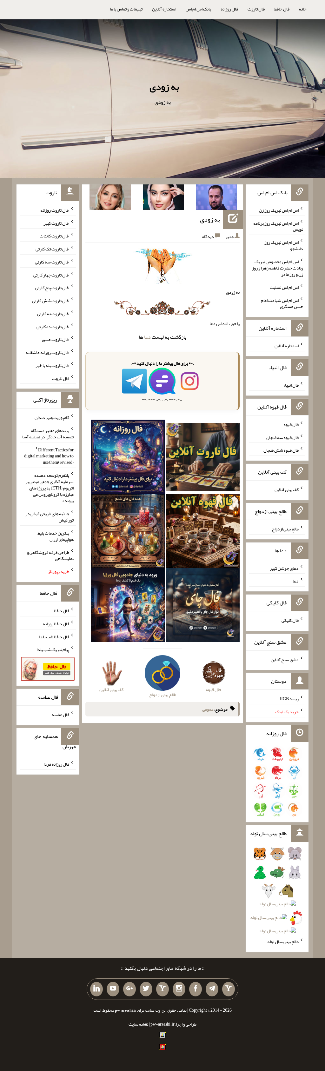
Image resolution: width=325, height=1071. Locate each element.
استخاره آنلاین (164, 8)
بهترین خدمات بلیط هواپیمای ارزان (55, 536)
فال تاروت (256, 8)
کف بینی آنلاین (287, 489)
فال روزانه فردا (56, 764)
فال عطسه (60, 714)
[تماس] (162, 989)
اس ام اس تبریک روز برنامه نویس (278, 226)
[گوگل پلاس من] (129, 989)
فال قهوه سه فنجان (282, 437)
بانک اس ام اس (198, 8)
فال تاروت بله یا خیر (52, 365)
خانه (303, 8)
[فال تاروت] (203, 458)
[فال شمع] (128, 532)
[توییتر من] (146, 989)
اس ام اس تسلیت (284, 287)
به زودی (164, 86)
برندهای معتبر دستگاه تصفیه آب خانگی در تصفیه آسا (48, 433)
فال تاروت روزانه (54, 210)
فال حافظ (281, 8)
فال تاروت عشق (55, 339)
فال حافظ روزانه (56, 623)
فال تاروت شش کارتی (50, 300)
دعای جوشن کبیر (284, 567)
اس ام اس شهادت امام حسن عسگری (282, 303)
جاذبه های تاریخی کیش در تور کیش (49, 516)
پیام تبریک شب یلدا (52, 649)
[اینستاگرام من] (179, 989)
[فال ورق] (128, 606)
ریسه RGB (289, 698)
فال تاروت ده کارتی (52, 326)
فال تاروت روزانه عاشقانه (47, 352)
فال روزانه (229, 8)
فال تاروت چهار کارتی (51, 274)
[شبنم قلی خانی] (110, 198)
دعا (147, 337)
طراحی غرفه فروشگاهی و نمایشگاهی (50, 555)
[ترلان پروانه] (163, 198)
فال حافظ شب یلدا (54, 636)
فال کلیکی (290, 620)
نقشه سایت (138, 1024)
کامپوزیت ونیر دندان (52, 417)
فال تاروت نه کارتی (53, 313)
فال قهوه (291, 424)
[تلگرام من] (212, 989)
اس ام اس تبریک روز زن (279, 210)
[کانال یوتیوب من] (113, 989)
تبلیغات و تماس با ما (126, 8)
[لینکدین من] (96, 989)
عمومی (208, 709)
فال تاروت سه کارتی (52, 261)
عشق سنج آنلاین (285, 659)
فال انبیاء (291, 385)
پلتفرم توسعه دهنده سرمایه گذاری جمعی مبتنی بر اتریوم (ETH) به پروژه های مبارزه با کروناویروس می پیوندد (49, 488)
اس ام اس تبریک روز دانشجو (283, 245)
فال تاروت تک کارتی (52, 248)
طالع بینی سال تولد (283, 941)
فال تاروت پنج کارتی (52, 287)
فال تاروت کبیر (56, 222)
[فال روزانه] (128, 458)
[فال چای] (203, 606)
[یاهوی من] (228, 989)
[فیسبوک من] (195, 989)
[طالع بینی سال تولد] (277, 894)
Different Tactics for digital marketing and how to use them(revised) (49, 456)
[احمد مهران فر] (216, 198)
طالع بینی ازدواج (285, 528)
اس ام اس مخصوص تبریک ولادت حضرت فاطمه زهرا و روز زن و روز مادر (277, 268)
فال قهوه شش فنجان (281, 450)
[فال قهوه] (203, 532)
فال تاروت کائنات (54, 235)
